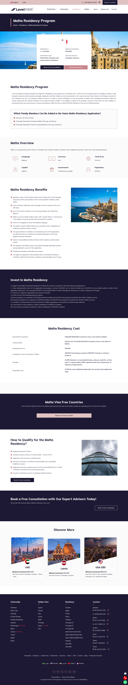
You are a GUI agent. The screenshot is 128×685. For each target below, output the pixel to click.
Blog (86, 655)
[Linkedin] (62, 671)
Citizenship (15, 602)
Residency (23, 25)
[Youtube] (70, 671)
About (96, 9)
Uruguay (68, 641)
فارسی (64, 663)
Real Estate (54, 655)
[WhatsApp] (98, 2)
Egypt (12, 638)
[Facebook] (54, 671)
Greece (40, 611)
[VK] (74, 671)
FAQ (74, 655)
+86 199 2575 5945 (100, 649)
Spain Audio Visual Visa (73, 632)
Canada (67, 607)
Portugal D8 (69, 629)
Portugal (41, 623)
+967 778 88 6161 (99, 643)
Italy (39, 614)
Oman (67, 617)
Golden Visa (43, 602)
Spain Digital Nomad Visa (73, 635)
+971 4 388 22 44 (99, 624)
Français (81, 663)
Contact (114, 9)
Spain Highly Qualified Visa (74, 638)
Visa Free (62, 655)
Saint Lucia (14, 611)
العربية (46, 663)
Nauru (12, 641)
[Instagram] (66, 671)
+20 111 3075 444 (99, 637)
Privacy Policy (55, 677)
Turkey (13, 635)
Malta (12, 629)
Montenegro (18, 626)
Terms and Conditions (68, 677)
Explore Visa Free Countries (64, 415)
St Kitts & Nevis (16, 617)
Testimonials (104, 9)
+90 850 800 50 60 (100, 614)
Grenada (13, 614)
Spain (43, 626)
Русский (55, 663)
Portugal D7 (69, 626)
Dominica (14, 607)
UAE (39, 629)
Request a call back (110, 2)
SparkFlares (83, 679)
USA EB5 (68, 647)
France (67, 614)
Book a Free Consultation (106, 508)
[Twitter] (58, 671)
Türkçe (72, 663)
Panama (68, 620)
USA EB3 (68, 644)
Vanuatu (13, 623)
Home (15, 25)
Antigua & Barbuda (17, 620)
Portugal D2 (69, 623)
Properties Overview (96, 655)
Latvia (40, 617)
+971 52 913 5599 (99, 620)
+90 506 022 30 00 (90, 2)
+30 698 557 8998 (99, 630)
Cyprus (16, 632)
